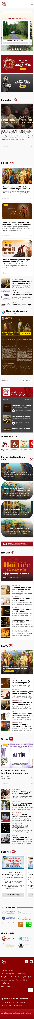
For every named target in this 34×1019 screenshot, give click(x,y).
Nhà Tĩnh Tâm (24, 980)
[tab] (2, 154)
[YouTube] (31, 961)
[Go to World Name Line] (8, 938)
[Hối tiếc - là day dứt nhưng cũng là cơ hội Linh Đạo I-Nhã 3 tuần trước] (17, 568)
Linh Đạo (5, 553)
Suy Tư (4, 646)
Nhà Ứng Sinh (5, 983)
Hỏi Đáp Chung (17, 1005)
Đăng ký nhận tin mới (7, 986)
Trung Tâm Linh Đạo (7, 977)
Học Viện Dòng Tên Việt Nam (24, 977)
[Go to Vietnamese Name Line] (8, 912)
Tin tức (4, 739)
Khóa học (6, 852)
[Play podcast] (13, 410)
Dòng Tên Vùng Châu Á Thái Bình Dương (13, 974)
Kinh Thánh (10, 1002)
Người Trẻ (23, 1002)
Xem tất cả (28, 399)
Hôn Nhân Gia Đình (6, 1005)
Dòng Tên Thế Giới (7, 970)
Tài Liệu (17, 1002)
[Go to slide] (13, 49)
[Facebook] (26, 961)
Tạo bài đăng (24, 998)
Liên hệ (22, 69)
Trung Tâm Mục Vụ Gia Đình (9, 980)
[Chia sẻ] (8, 381)
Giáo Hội (3, 1002)
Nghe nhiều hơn (8, 436)
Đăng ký (23, 86)
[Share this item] (32, 146)
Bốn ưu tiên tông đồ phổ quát (13, 458)
